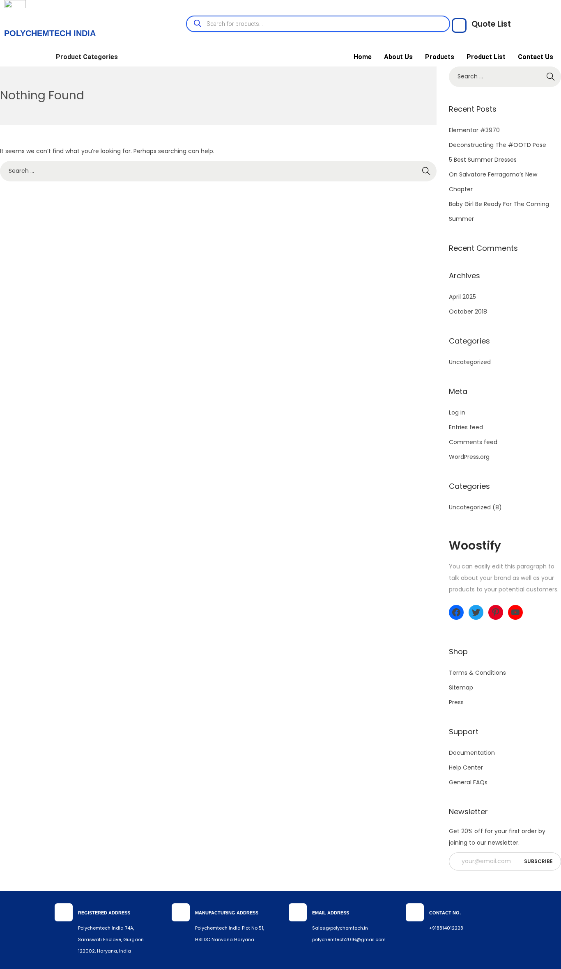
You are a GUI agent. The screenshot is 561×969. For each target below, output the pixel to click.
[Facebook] (456, 612)
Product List (486, 57)
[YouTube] (515, 612)
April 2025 (462, 297)
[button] (89, 57)
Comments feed (473, 442)
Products (439, 57)
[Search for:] (218, 171)
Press (456, 702)
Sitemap (461, 687)
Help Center (466, 767)
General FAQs (468, 782)
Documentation (472, 753)
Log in (457, 412)
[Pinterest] (495, 612)
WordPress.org (469, 457)
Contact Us (535, 57)
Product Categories (87, 57)
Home (363, 57)
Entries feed (466, 427)
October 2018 (468, 311)
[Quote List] (459, 25)
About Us (398, 57)
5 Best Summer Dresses (483, 160)
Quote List (491, 24)
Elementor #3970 (474, 130)
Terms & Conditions (477, 673)
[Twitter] (476, 612)
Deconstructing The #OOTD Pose (497, 145)
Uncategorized (470, 362)
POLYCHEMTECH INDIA (50, 33)
